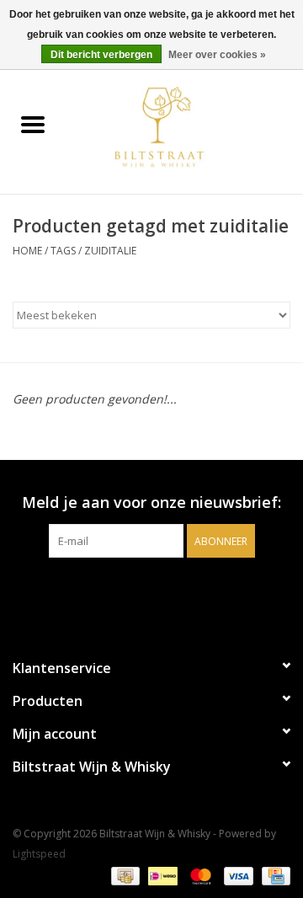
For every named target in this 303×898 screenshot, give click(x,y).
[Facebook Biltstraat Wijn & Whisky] (136, 592)
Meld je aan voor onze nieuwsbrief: (151, 502)
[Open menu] (33, 124)
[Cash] (123, 875)
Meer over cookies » (217, 55)
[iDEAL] (160, 875)
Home (27, 250)
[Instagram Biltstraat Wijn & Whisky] (166, 592)
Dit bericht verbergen (101, 55)
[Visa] (237, 875)
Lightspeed (39, 854)
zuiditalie (110, 250)
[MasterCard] (199, 875)
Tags (63, 250)
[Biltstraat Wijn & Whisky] (184, 126)
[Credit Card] (273, 875)
